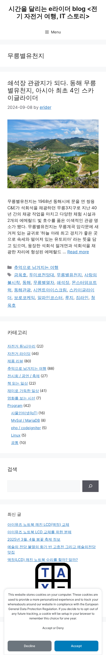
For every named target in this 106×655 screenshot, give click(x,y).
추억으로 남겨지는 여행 (36, 267)
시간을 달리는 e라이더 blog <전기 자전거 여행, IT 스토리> (53, 12)
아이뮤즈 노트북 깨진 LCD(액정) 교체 (38, 524)
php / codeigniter (26, 427)
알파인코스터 (50, 297)
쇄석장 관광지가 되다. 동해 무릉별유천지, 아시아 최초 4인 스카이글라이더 (51, 90)
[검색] (90, 486)
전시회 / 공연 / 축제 (23, 376)
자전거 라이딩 (19, 353)
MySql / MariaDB (25, 420)
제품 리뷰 (15, 361)
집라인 (82, 297)
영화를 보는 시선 (21, 398)
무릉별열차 (43, 282)
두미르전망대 (41, 274)
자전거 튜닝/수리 (21, 346)
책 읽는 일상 (17, 383)
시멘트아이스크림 (50, 289)
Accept (76, 646)
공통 (14, 442)
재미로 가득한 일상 (23, 390)
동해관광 (22, 289)
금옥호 (20, 274)
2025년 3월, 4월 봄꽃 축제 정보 (33, 539)
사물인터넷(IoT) (24, 413)
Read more (78, 251)
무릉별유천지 (69, 274)
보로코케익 (24, 297)
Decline (29, 646)
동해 (26, 282)
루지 (69, 297)
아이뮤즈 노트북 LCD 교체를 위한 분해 (39, 532)
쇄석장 (63, 282)
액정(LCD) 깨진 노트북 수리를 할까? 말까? (42, 559)
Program (14, 405)
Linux (15, 435)
